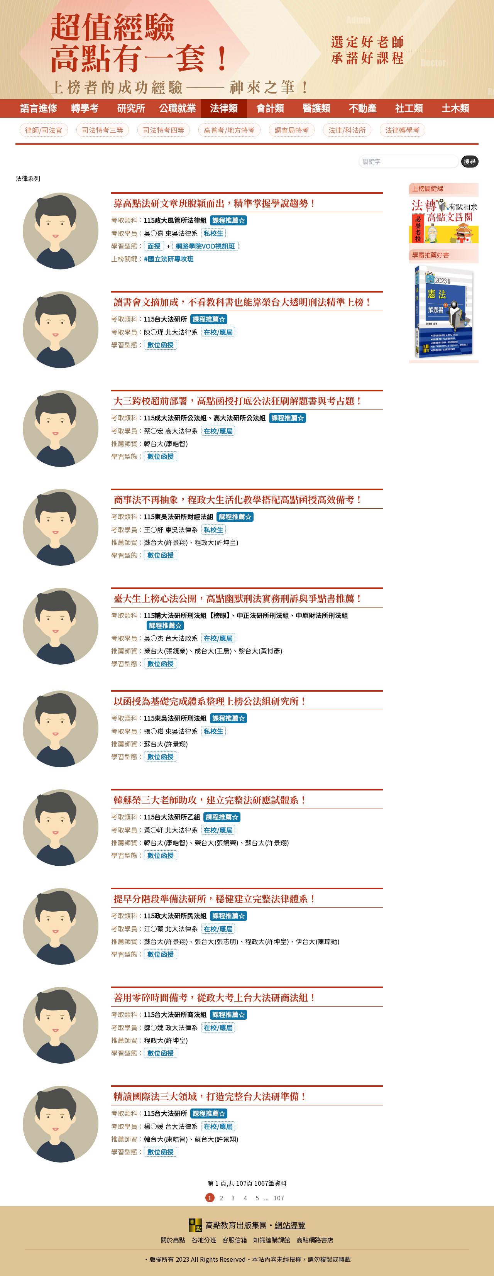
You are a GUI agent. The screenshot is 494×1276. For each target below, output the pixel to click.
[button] (406, 218)
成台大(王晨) (213, 650)
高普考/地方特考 (229, 130)
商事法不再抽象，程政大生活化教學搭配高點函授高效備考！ (238, 499)
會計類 (270, 108)
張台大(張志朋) (217, 941)
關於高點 (173, 1239)
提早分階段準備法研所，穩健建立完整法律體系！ (215, 898)
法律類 (224, 108)
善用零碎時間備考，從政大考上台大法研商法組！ (215, 997)
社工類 (409, 108)
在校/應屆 (218, 332)
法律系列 (27, 178)
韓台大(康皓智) (166, 443)
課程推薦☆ (228, 220)
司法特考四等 (163, 130)
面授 (154, 245)
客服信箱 (234, 1239)
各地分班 (203, 1239)
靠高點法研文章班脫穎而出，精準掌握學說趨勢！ (215, 203)
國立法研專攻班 (171, 258)
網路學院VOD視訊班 (205, 245)
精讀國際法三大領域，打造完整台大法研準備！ (210, 1096)
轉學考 (85, 108)
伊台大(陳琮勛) (318, 941)
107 (279, 1197)
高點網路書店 (314, 1239)
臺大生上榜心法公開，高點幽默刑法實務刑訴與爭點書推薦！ (238, 598)
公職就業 (177, 108)
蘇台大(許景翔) (166, 542)
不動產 (363, 108)
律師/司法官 (44, 130)
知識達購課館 (271, 1239)
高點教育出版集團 (236, 1224)
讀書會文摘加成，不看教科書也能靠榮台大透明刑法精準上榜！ (243, 301)
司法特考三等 (103, 130)
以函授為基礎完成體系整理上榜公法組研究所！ (210, 700)
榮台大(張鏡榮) (166, 650)
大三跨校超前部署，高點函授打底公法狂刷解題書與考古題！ (238, 400)
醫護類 (316, 108)
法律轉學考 (402, 130)
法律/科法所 (347, 130)
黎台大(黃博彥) (261, 650)
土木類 (455, 108)
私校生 (213, 233)
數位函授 (160, 344)
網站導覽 (290, 1224)
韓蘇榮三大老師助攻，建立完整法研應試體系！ (210, 799)
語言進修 (38, 108)
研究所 (131, 108)
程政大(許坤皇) (217, 542)
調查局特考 (291, 130)
